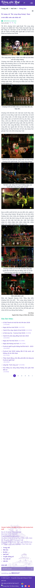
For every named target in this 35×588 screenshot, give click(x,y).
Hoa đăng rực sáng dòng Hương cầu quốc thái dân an (18, 369)
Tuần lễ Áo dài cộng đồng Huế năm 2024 (16, 336)
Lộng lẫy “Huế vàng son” (11, 365)
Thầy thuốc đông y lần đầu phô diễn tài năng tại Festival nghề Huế (18, 359)
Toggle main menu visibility (31, 3)
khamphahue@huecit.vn (12, 536)
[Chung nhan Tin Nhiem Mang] (9, 586)
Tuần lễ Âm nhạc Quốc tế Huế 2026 (14, 330)
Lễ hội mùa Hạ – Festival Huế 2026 (14, 333)
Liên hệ (5, 561)
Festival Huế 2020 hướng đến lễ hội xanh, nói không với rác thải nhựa (18, 352)
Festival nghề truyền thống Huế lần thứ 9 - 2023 (18, 346)
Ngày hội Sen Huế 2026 (10, 327)
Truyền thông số (8, 556)
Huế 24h (5, 554)
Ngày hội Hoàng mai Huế (11, 343)
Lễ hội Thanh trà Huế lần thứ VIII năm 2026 (16, 322)
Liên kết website (7, 569)
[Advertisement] (17, 449)
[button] (33, 11)
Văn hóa (5, 550)
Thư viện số (6, 559)
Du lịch (5, 552)
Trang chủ (6, 547)
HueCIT (17, 583)
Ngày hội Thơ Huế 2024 (10, 340)
